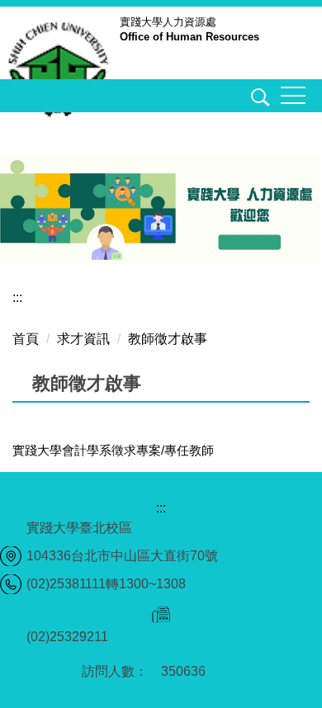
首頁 (25, 339)
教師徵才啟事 (167, 339)
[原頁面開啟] (161, 208)
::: (17, 297)
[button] (257, 99)
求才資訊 (83, 339)
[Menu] (293, 95)
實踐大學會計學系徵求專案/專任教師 (113, 450)
